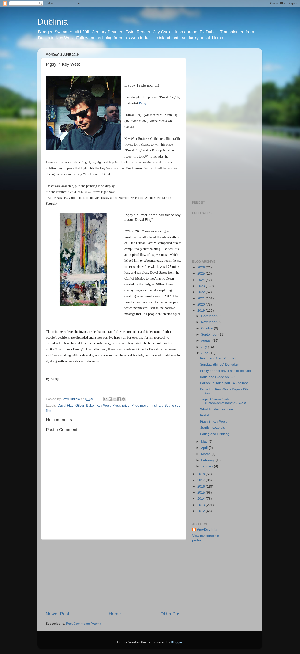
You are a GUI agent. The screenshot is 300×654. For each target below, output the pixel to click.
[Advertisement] (114, 575)
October (207, 328)
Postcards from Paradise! (219, 358)
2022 (201, 292)
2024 (201, 280)
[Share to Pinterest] (123, 399)
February (208, 460)
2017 (201, 480)
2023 (201, 286)
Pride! (204, 415)
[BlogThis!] (110, 399)
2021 (201, 298)
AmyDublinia (207, 529)
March (206, 454)
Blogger (176, 642)
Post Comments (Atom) (83, 623)
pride (126, 405)
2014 (201, 498)
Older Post (171, 613)
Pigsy (142, 103)
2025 (201, 273)
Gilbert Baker (85, 405)
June (205, 353)
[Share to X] (114, 399)
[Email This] (105, 399)
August (206, 340)
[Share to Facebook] (119, 399)
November (209, 322)
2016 (201, 486)
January (207, 466)
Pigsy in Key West (213, 421)
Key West (104, 405)
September (209, 334)
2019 (201, 310)
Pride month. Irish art (147, 405)
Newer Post (57, 613)
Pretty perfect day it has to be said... (227, 371)
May (204, 441)
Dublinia (53, 21)
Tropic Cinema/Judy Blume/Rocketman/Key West (223, 401)
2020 (201, 304)
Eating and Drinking (214, 434)
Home (115, 613)
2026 (201, 267)
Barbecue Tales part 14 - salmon (224, 383)
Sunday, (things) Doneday (219, 364)
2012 (201, 511)
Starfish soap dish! (214, 427)
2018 (201, 474)
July (204, 347)
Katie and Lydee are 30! (218, 377)
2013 (201, 505)
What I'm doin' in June (216, 409)
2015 (201, 492)
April (205, 448)
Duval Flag (66, 405)
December (209, 316)
